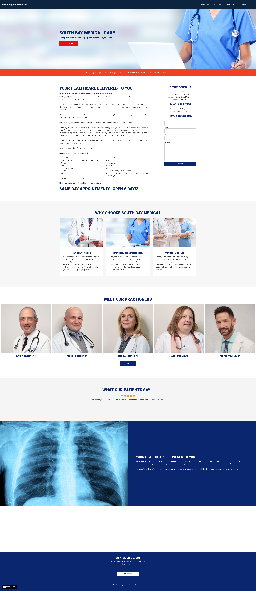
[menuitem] (195, 4)
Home (196, 5)
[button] (69, 43)
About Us (221, 5)
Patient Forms (232, 5)
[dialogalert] (128, 72)
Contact (244, 5)
